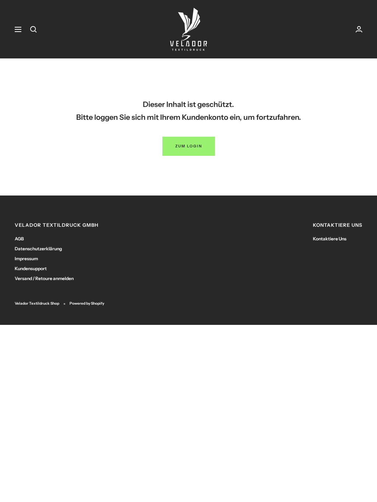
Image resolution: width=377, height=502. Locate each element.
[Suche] (33, 29)
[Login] (359, 29)
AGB (19, 238)
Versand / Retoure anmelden (44, 278)
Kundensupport (31, 268)
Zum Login (188, 146)
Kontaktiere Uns (329, 238)
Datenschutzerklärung (38, 248)
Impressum (26, 258)
